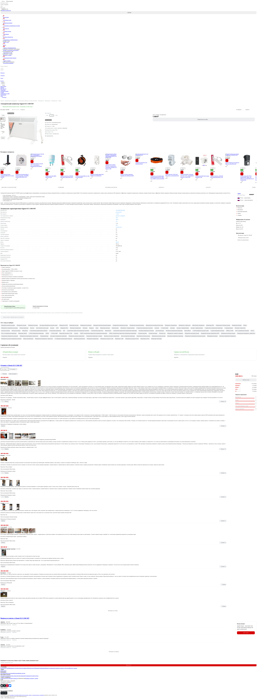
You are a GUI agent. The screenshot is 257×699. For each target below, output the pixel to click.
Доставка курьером (5, 675)
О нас (6, 668)
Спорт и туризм (6, 60)
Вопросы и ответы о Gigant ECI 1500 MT (15, 618)
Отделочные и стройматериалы (10, 39)
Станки (2, 92)
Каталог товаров (73, 668)
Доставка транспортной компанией (17, 675)
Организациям (10, 673)
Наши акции (3, 670)
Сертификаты (24, 668)
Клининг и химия (7, 55)
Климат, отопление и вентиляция (10, 50)
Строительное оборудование (9, 57)
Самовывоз (28, 675)
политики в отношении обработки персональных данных (21, 695)
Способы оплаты (34, 675)
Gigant (239, 193)
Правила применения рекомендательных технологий (57, 668)
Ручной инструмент (7, 23)
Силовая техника (7, 31)
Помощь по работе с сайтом (31, 678)
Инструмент (6, 17)
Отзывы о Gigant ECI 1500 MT (11, 365)
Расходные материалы (8, 63)
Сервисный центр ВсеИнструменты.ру (9, 678)
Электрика (3, 90)
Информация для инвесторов (14, 668)
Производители (31, 668)
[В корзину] (2, 172)
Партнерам (16, 673)
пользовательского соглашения (38, 695)
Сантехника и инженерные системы (11, 25)
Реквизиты (3, 668)
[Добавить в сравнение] (4, 168)
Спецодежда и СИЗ (7, 52)
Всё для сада (6, 28)
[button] (5, 369)
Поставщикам (4, 673)
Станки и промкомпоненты (9, 47)
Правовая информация (40, 668)
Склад (4, 45)
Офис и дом (6, 42)
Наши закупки (22, 673)
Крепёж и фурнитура (8, 37)
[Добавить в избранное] (2, 168)
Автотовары (6, 34)
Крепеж (2, 87)
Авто (2, 96)
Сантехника (3, 94)
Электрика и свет (7, 20)
